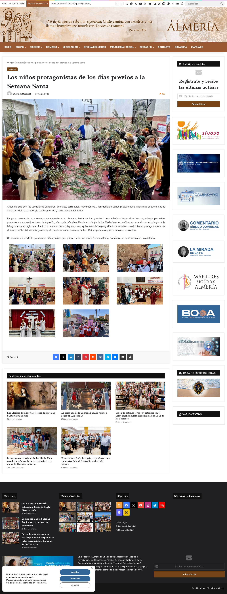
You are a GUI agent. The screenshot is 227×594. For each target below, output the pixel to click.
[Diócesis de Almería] (113, 25)
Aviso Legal (121, 522)
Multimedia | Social (122, 47)
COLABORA (181, 47)
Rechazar (75, 578)
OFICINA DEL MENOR (95, 47)
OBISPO (20, 47)
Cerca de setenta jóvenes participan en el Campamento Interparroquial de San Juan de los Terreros (99, 3)
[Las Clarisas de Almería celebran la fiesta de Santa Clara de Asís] (32, 396)
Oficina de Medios (21, 94)
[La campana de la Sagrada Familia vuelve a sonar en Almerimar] (86, 396)
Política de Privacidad (126, 526)
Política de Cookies (125, 530)
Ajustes (75, 585)
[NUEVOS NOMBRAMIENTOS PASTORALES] (85, 527)
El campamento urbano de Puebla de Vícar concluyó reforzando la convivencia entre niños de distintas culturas (30, 461)
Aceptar (75, 572)
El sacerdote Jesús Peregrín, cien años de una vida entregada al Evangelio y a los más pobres (86, 461)
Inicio (7, 47)
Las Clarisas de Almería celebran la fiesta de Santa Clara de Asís (31, 414)
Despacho (146, 47)
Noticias (20, 62)
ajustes (42, 582)
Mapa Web (197, 47)
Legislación (70, 47)
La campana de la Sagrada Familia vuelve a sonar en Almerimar (84, 414)
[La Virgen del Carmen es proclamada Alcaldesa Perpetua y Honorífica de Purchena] (103, 527)
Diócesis (35, 47)
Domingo (51, 47)
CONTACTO (164, 47)
